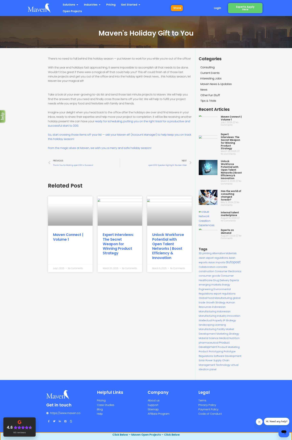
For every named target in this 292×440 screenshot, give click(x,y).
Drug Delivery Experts (226, 280)
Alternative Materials (224, 253)
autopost (233, 262)
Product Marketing (229, 347)
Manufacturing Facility (212, 329)
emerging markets (210, 284)
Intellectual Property (211, 320)
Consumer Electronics (228, 271)
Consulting (207, 67)
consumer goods (209, 275)
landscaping (206, 325)
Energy (226, 284)
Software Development (227, 356)
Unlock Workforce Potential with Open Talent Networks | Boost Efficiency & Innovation (168, 246)
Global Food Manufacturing (215, 298)
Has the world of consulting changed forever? (231, 195)
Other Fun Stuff (210, 95)
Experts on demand (227, 231)
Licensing (220, 325)
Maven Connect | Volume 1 (68, 237)
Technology (223, 365)
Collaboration (207, 267)
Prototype (230, 351)
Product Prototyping (211, 351)
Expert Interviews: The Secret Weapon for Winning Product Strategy (118, 244)
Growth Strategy (216, 302)
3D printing (205, 253)
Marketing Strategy (227, 333)
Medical (224, 338)
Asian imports (216, 262)
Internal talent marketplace (230, 214)
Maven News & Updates (216, 84)
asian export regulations (213, 258)
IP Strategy (229, 320)
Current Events (210, 73)
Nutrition (234, 338)
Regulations (206, 356)
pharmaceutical (208, 342)
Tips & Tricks (208, 101)
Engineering (206, 289)
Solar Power (206, 360)
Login (217, 8)
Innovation (233, 316)
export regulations (225, 293)
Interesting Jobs (211, 78)
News (203, 90)
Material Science (208, 338)
